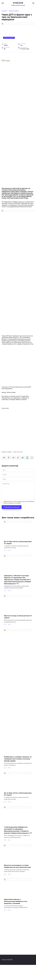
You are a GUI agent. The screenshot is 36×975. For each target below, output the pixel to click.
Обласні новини (9, 37)
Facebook (23, 399)
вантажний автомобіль (24, 207)
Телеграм (12, 399)
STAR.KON (18, 3)
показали (20, 205)
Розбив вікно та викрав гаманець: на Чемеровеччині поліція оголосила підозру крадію (17, 759)
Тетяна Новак (11, 392)
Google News (25, 396)
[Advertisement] (18, 365)
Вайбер (18, 399)
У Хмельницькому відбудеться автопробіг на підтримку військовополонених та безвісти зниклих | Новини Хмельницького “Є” (18, 830)
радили (8, 341)
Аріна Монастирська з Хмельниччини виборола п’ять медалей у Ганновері (15, 901)
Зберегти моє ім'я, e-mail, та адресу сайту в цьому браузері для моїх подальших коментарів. (19, 502)
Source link (5, 408)
